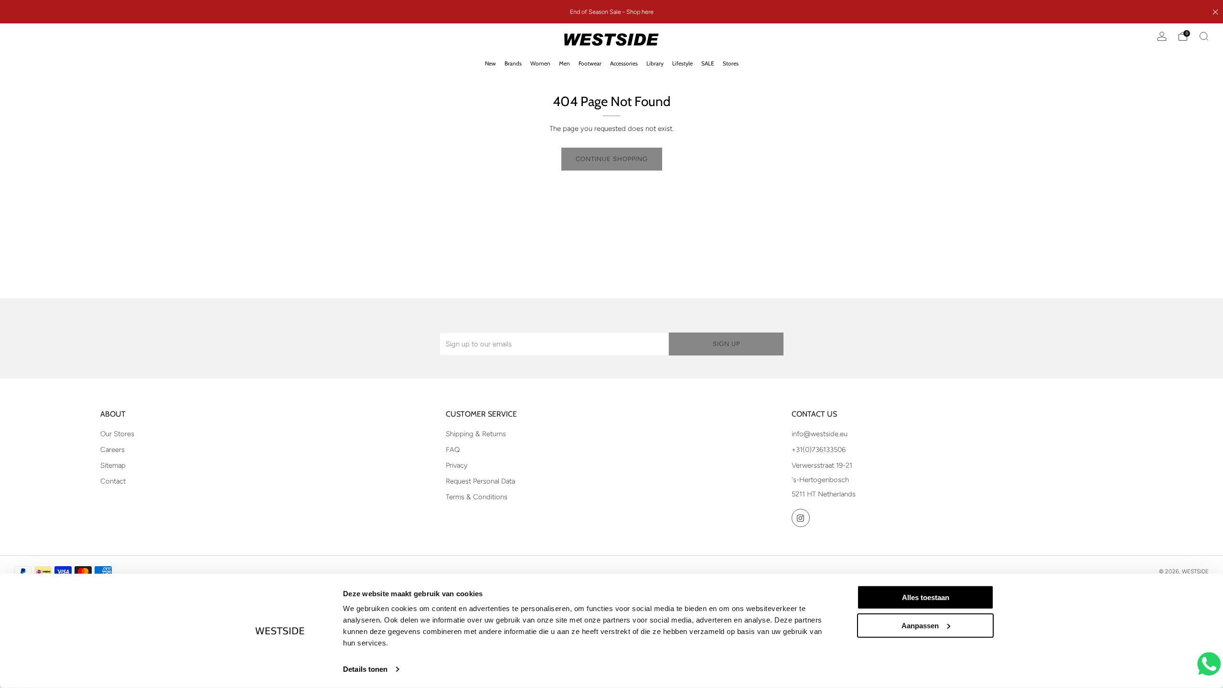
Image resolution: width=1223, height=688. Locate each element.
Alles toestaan (925, 597)
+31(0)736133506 (819, 449)
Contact (113, 481)
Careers (112, 449)
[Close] (1215, 11)
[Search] (1204, 36)
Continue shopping (612, 158)
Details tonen (365, 669)
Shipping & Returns (476, 434)
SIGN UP (726, 343)
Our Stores (117, 434)
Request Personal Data (480, 481)
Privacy (457, 465)
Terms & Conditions (476, 497)
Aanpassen (920, 626)
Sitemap (113, 465)
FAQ (453, 449)
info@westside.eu (820, 434)
